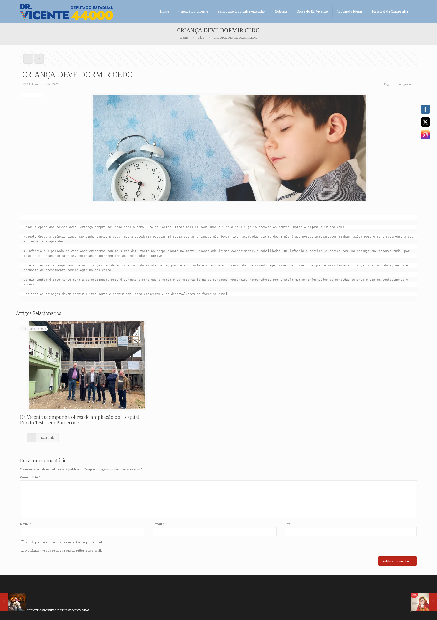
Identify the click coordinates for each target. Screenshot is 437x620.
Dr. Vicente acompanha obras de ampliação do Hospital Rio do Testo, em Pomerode (79, 420)
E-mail (158, 524)
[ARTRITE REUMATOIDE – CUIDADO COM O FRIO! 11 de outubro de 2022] (13, 602)
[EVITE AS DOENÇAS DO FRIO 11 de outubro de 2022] (424, 602)
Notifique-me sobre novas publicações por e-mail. (63, 551)
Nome (25, 524)
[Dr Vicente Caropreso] (66, 11)
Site (287, 524)
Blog (201, 38)
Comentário (30, 477)
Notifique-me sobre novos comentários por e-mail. (64, 542)
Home (184, 38)
